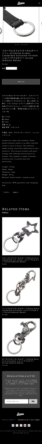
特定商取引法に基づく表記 (26, 419)
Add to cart (21, 81)
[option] (24, 25)
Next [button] (39, 25)
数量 (3, 68)
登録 (33, 401)
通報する (16, 192)
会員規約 (37, 419)
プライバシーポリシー (8, 419)
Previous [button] (3, 25)
